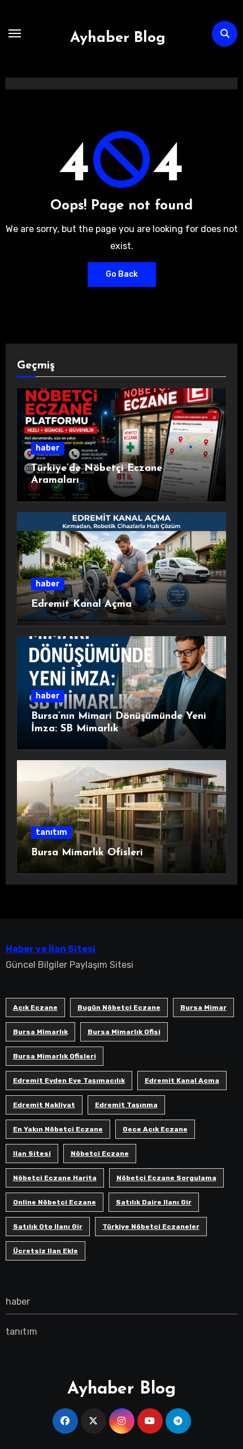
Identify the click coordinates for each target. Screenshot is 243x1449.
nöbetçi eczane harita (55, 1178)
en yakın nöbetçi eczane (58, 1129)
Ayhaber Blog (118, 38)
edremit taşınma (126, 1105)
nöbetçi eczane (100, 1154)
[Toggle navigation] (15, 33)
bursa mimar (203, 1007)
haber (48, 448)
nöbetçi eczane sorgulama (166, 1178)
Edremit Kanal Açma (81, 604)
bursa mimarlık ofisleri (54, 1056)
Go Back (122, 274)
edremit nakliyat (44, 1105)
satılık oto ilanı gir (48, 1227)
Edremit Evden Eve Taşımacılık (69, 1080)
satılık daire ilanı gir (154, 1202)
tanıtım (51, 832)
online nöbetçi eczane (54, 1202)
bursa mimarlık (40, 1032)
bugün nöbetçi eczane (118, 1007)
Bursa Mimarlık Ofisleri (87, 853)
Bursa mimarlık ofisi (124, 1032)
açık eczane (35, 1007)
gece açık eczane (155, 1129)
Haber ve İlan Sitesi (51, 949)
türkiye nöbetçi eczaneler (150, 1227)
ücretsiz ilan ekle (45, 1251)
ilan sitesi (32, 1154)
